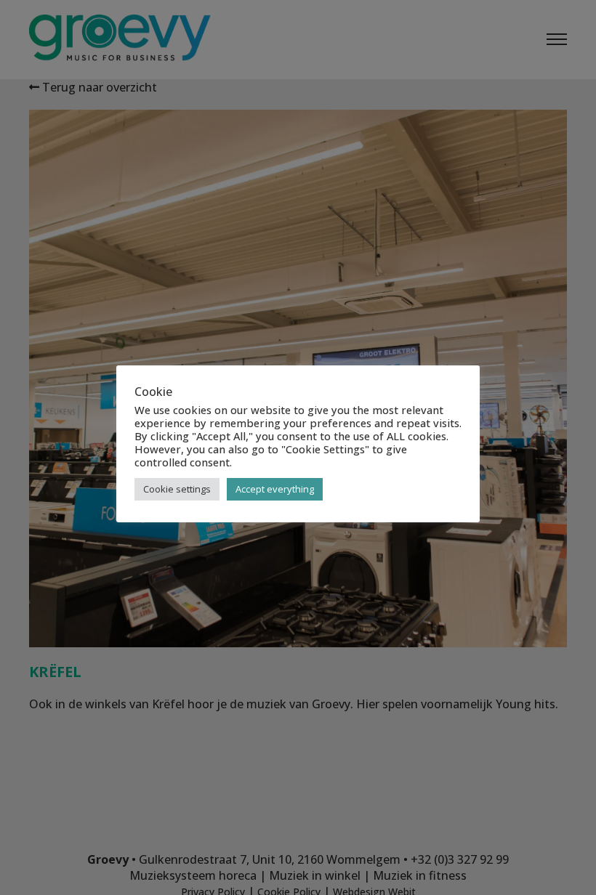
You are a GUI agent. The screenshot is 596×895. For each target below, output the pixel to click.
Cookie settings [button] (177, 488)
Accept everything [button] (274, 488)
